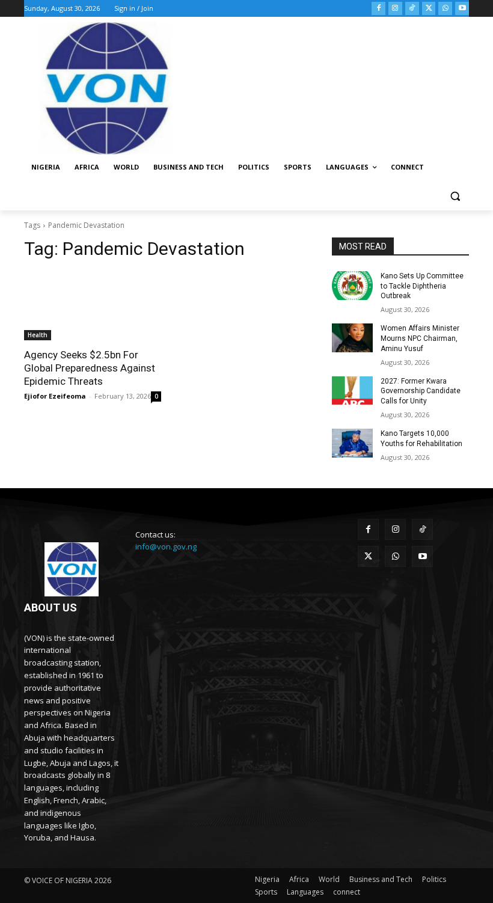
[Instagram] (395, 9)
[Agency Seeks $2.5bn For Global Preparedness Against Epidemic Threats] (92, 306)
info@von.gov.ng (166, 546)
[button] (455, 196)
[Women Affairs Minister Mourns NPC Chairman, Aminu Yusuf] (352, 337)
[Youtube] (462, 9)
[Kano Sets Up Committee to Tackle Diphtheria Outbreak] (352, 285)
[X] (429, 9)
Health (37, 335)
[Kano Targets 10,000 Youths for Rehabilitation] (352, 443)
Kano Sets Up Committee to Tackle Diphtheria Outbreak (422, 286)
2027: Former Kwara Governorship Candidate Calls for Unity (421, 391)
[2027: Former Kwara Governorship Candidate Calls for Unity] (352, 390)
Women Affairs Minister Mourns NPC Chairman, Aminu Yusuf (420, 338)
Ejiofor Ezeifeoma (55, 395)
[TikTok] (412, 9)
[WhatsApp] (445, 9)
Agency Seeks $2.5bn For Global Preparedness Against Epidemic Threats (89, 368)
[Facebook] (378, 9)
